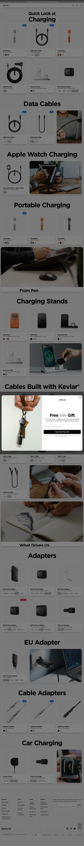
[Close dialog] (80, 397)
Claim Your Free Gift (62, 432)
